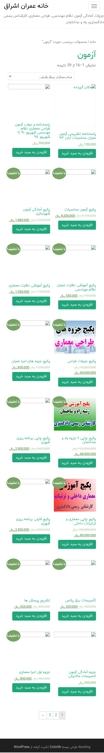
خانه (93, 42)
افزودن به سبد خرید (77, 153)
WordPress (22, 747)
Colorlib (55, 747)
